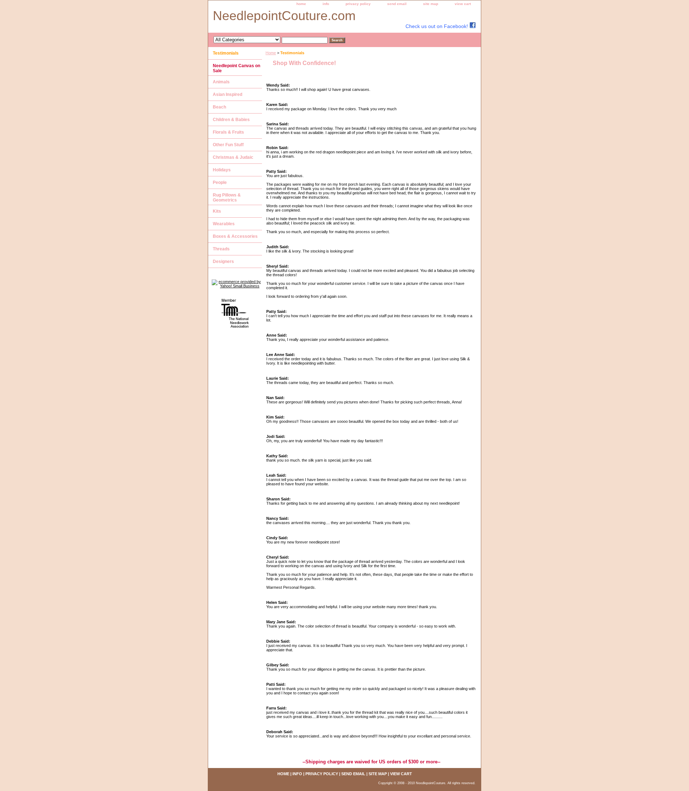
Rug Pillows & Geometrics (227, 198)
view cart (463, 4)
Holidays (222, 169)
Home (271, 53)
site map (430, 4)
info (326, 4)
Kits (217, 211)
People (220, 182)
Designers (223, 261)
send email (397, 4)
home (301, 4)
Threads (221, 248)
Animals (221, 81)
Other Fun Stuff (228, 144)
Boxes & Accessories (235, 236)
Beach (219, 107)
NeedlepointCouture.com (284, 15)
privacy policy (358, 4)
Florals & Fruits (228, 132)
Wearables (224, 223)
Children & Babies (231, 119)
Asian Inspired (227, 94)
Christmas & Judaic (233, 157)
